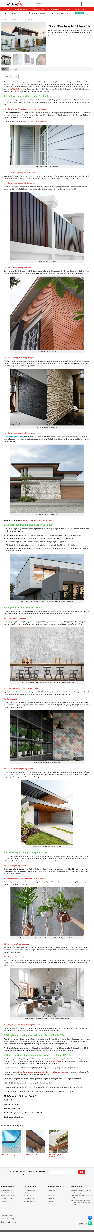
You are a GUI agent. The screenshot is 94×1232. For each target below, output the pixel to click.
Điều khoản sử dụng (7, 1219)
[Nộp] (79, 3)
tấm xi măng (27, 1072)
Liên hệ (77, 9)
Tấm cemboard (52, 1193)
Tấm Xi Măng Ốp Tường (38, 121)
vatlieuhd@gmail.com (81, 1193)
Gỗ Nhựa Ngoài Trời (32, 1155)
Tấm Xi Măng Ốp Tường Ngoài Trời (57, 1156)
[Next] (42, 37)
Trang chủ (3, 19)
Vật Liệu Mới (66, 9)
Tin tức (85, 9)
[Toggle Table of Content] (14, 76)
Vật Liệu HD (16, 89)
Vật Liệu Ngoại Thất (37, 9)
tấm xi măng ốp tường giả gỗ (47, 1072)
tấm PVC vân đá (28, 1195)
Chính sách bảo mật (7, 1215)
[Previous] (5, 37)
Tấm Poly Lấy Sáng (8, 1155)
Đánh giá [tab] (13, 69)
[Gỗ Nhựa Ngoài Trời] (35, 1141)
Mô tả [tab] (4, 69)
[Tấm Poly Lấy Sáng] (11, 1141)
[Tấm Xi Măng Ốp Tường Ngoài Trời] (58, 1141)
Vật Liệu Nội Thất (52, 9)
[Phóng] (3, 50)
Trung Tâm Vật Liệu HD (20, 9)
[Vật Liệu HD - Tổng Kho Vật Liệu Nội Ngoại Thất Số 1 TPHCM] (19, 3)
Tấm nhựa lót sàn (29, 1198)
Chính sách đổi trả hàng (8, 1222)
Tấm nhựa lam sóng (29, 1190)
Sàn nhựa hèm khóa (29, 1201)
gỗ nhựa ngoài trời (64, 1072)
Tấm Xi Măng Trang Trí (26, 19)
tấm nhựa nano (28, 1193)
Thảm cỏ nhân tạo (6, 1201)
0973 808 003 (82, 1190)
